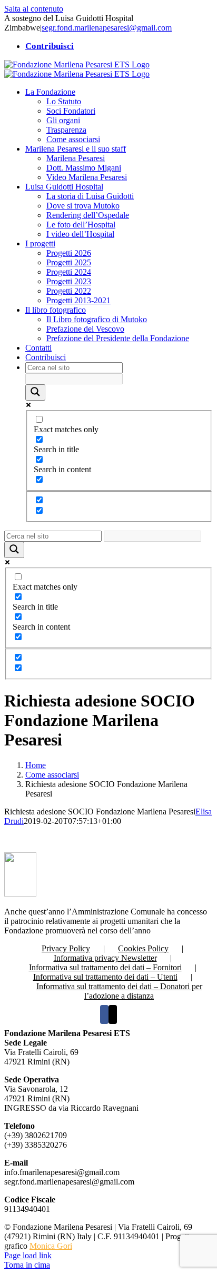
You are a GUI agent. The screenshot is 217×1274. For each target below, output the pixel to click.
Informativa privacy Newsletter (105, 957)
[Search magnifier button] (35, 392)
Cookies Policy (143, 948)
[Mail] (112, 1014)
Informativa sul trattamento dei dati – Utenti (105, 976)
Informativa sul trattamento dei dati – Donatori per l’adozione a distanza (119, 991)
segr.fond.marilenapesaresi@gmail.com (107, 27)
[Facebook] (104, 1014)
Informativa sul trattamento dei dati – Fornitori (105, 967)
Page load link (28, 1255)
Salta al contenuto (33, 8)
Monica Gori (50, 1245)
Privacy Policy (66, 948)
